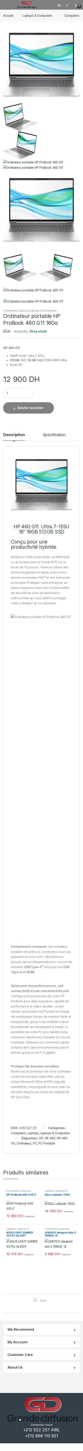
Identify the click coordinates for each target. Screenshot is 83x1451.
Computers (71, 15)
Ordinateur (24, 1143)
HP (41, 1138)
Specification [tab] (54, 435)
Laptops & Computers (37, 15)
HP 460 (50, 1138)
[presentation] (78, 1303)
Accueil (8, 15)
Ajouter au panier (30, 408)
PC (35, 1143)
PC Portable (47, 1143)
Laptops (23, 310)
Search (59, 5)
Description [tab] (14, 435)
